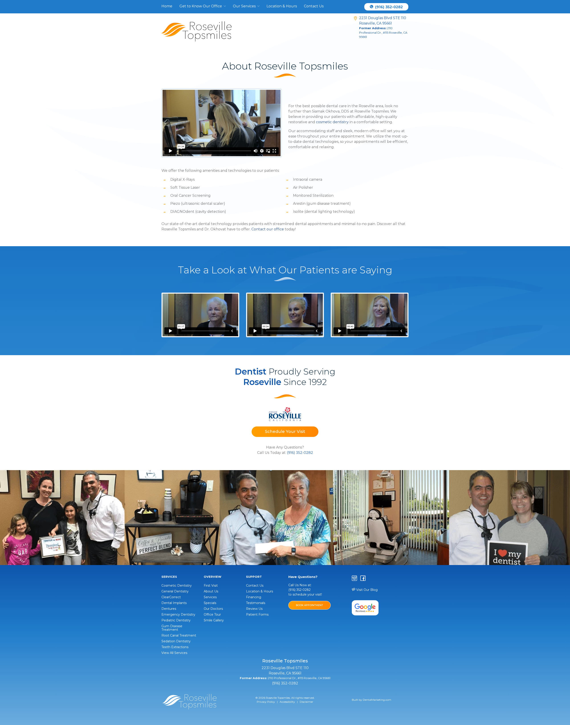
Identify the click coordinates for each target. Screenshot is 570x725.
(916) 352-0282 (388, 7)
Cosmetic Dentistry (176, 585)
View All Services (174, 653)
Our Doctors (213, 608)
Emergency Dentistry (178, 614)
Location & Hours (282, 6)
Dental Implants (174, 603)
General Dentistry (175, 591)
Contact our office (267, 229)
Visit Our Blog (366, 590)
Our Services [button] (244, 6)
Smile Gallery (214, 620)
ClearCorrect (171, 597)
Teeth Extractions (174, 647)
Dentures (168, 608)
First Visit (211, 585)
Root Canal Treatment (178, 635)
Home (166, 6)
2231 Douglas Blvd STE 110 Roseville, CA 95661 (383, 27)
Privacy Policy (266, 701)
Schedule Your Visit (285, 431)
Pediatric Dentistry (176, 620)
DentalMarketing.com (377, 699)
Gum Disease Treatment (171, 627)
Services (210, 597)
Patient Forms (257, 614)
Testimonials (255, 603)
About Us (211, 591)
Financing (253, 597)
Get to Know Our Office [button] (201, 6)
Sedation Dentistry (176, 641)
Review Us (254, 608)
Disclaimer (306, 701)
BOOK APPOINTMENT (309, 605)
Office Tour (212, 614)
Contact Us (314, 6)
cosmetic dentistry (332, 122)
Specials (210, 603)
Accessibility (287, 701)
